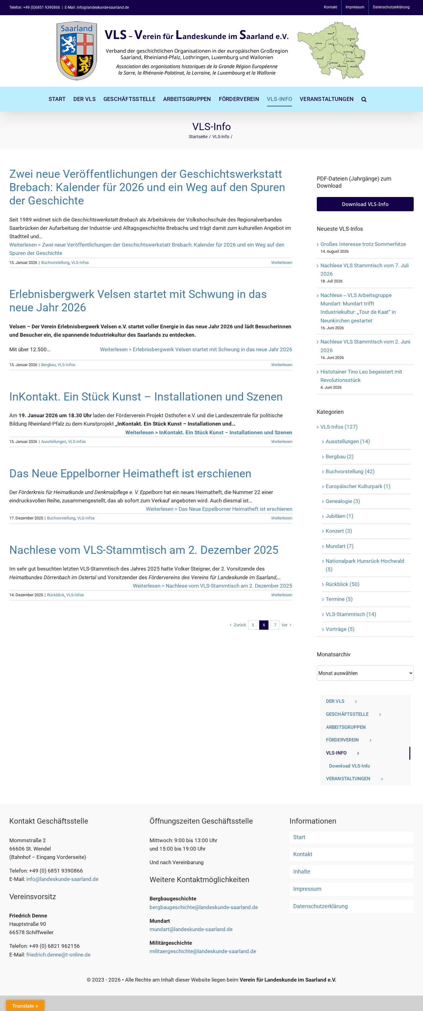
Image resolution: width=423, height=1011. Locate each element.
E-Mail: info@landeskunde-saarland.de (97, 7)
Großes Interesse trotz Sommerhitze (363, 244)
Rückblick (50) (343, 584)
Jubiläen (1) (339, 516)
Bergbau (48, 364)
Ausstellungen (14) (348, 441)
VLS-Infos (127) (339, 427)
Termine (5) (339, 599)
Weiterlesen (281, 262)
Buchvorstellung (55, 262)
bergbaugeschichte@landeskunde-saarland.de (204, 907)
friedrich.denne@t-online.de (58, 955)
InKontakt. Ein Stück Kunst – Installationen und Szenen (146, 396)
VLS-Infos (80, 262)
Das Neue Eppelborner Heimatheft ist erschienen (130, 473)
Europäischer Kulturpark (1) (358, 486)
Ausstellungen (53, 441)
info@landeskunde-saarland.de (62, 879)
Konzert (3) (339, 531)
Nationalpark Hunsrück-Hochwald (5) (365, 565)
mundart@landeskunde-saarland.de (191, 929)
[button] (364, 99)
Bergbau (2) (340, 456)
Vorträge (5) (340, 629)
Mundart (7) (340, 546)
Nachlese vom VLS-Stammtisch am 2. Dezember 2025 (143, 550)
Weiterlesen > (146, 249)
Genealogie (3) (343, 501)
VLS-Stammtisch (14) (351, 614)
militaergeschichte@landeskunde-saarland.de (203, 951)
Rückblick (55, 595)
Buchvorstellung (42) (350, 471)
